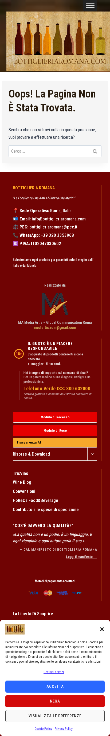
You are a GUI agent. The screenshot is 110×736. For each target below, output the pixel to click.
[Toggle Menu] (90, 5)
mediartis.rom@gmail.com (55, 327)
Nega (55, 701)
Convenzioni (24, 491)
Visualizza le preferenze (55, 716)
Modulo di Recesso (55, 417)
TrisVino (20, 473)
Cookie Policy (43, 729)
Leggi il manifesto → (81, 556)
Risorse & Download (31, 454)
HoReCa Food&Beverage (35, 500)
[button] (102, 629)
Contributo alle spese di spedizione (46, 509)
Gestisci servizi (54, 672)
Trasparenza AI (29, 442)
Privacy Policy (64, 729)
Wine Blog (22, 482)
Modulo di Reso (55, 431)
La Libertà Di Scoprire (33, 613)
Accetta (55, 686)
